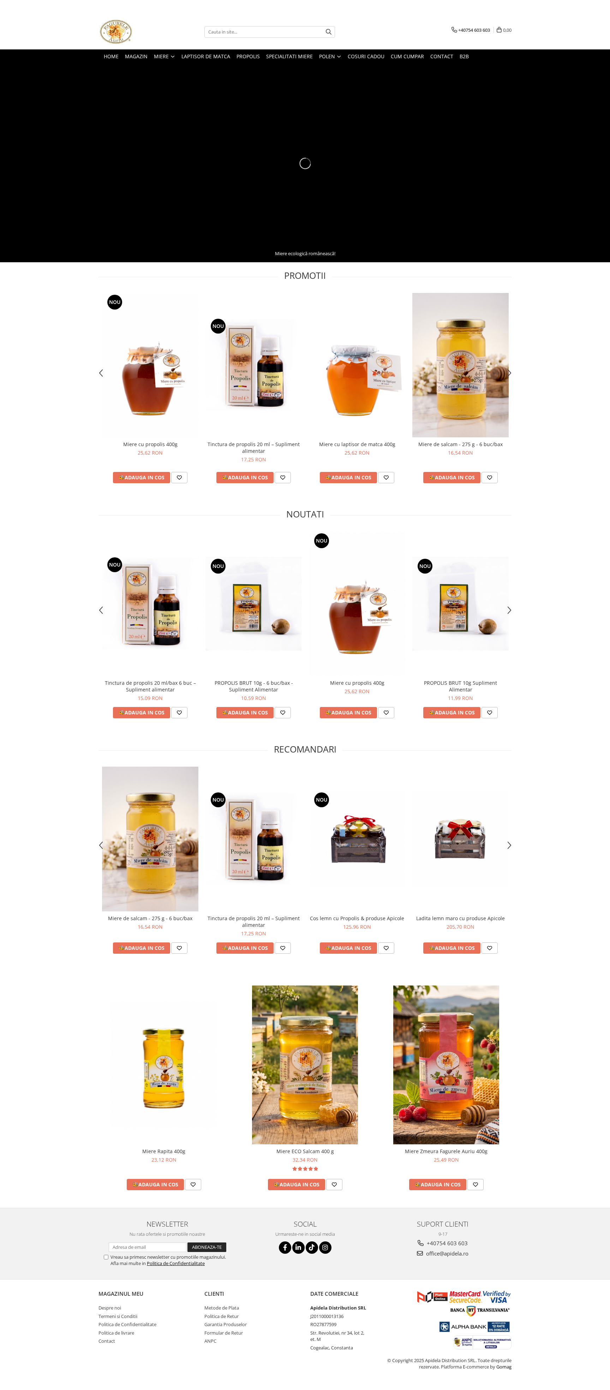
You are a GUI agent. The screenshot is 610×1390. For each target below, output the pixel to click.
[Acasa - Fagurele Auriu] (133, 31)
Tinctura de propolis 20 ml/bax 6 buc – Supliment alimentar (150, 686)
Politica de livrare (116, 1333)
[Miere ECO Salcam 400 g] (305, 1064)
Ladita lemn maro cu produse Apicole (460, 918)
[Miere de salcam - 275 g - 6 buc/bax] (460, 365)
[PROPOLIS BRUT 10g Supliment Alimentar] (460, 604)
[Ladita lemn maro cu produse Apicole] (460, 839)
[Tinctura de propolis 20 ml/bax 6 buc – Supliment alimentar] (150, 604)
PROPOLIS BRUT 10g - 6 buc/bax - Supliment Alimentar (254, 686)
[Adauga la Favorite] (179, 477)
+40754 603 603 (446, 1243)
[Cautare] (328, 32)
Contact (106, 1341)
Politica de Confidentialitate (176, 1263)
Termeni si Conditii (117, 1316)
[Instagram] (325, 1247)
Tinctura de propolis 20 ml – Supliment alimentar (254, 447)
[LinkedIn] (298, 1247)
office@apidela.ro (446, 1253)
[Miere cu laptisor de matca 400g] (357, 365)
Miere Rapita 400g (163, 1151)
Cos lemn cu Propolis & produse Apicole (357, 918)
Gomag (503, 1367)
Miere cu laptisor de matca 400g (357, 444)
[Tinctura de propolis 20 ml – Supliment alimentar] (253, 365)
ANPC (210, 1341)
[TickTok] (312, 1247)
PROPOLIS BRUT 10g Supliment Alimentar (460, 686)
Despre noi (109, 1308)
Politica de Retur (221, 1316)
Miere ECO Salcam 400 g (305, 1151)
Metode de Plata (221, 1308)
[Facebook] (285, 1247)
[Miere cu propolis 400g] (150, 365)
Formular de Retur (223, 1333)
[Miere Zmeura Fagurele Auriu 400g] (446, 1064)
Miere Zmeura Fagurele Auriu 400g (446, 1151)
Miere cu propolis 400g (150, 444)
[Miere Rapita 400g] (164, 1064)
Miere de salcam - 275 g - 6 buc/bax (460, 444)
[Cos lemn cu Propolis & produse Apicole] (357, 839)
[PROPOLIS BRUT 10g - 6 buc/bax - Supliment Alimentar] (253, 604)
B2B (464, 56)
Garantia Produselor (225, 1324)
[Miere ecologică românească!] (305, 163)
